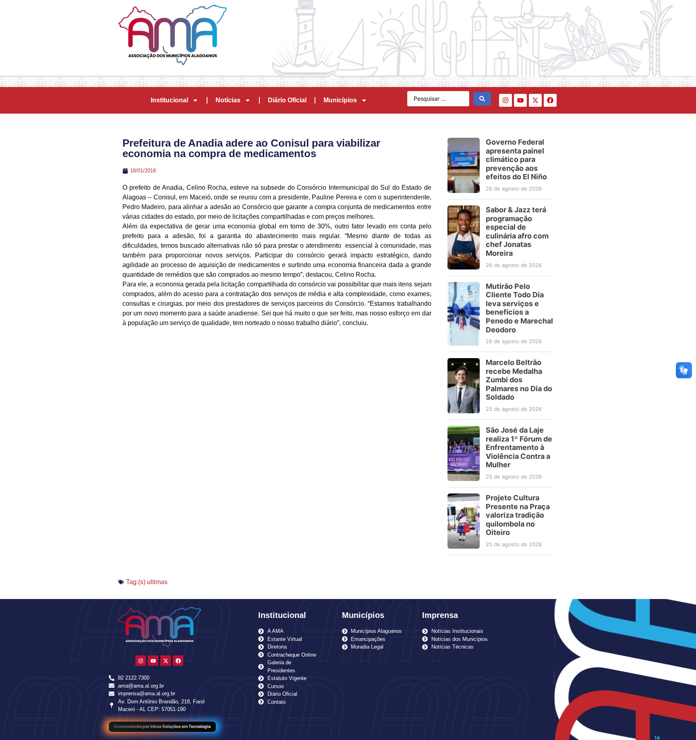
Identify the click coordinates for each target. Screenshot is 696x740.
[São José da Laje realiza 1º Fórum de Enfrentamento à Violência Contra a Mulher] (463, 453)
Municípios (340, 100)
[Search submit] (482, 99)
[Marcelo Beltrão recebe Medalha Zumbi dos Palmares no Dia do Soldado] (463, 385)
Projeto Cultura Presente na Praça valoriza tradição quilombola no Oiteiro (518, 515)
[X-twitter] (535, 100)
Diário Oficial (287, 100)
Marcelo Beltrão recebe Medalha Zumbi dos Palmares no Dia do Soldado (519, 379)
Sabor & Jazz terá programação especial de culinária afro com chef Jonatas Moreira (517, 231)
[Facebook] (550, 100)
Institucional (169, 100)
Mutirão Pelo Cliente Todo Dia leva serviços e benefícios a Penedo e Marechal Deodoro (519, 308)
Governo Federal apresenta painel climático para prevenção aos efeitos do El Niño (516, 159)
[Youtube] (520, 100)
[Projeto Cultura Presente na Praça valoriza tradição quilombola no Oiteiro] (463, 521)
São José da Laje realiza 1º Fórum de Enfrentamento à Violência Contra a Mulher (519, 447)
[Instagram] (505, 100)
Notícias (227, 100)
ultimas (157, 581)
